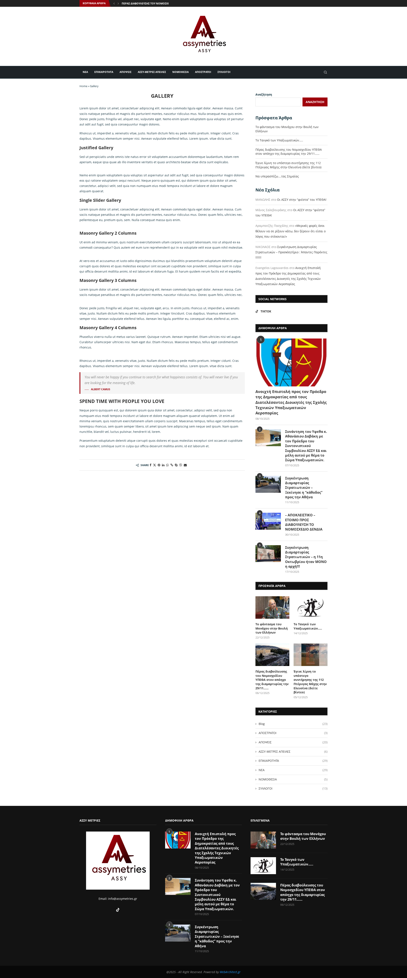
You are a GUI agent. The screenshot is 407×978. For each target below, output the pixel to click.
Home (83, 86)
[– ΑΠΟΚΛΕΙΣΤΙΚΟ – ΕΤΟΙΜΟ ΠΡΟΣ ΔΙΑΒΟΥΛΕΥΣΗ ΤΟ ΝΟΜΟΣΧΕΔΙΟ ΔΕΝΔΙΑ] (268, 521)
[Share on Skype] (176, 465)
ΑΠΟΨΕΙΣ (125, 72)
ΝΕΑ (85, 72)
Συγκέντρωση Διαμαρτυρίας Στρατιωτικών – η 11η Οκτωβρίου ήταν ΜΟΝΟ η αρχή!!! (306, 557)
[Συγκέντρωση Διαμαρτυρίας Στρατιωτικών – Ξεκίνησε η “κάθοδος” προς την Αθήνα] (268, 484)
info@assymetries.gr (122, 899)
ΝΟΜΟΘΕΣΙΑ (180, 72)
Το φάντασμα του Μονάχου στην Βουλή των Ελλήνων (271, 628)
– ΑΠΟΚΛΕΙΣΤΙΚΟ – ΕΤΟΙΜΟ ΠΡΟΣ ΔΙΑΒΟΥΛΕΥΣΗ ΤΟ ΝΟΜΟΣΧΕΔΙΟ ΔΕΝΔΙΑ (303, 522)
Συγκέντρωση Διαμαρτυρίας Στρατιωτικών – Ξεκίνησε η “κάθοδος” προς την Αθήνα (303, 488)
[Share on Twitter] (154, 465)
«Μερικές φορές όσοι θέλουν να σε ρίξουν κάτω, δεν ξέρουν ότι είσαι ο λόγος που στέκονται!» (290, 231)
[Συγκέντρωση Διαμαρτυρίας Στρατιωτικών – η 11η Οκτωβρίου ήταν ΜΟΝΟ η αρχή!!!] (268, 553)
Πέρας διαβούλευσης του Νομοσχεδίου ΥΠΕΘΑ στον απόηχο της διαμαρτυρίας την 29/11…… (288, 152)
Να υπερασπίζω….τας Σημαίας (277, 176)
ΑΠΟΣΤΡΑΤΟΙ (203, 72)
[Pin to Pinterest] (159, 465)
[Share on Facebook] (150, 465)
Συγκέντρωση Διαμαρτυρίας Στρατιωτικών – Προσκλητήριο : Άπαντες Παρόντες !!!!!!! (291, 252)
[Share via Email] (185, 465)
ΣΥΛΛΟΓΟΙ (223, 72)
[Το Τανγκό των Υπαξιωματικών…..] (311, 607)
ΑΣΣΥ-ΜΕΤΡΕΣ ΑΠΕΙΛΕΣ (152, 72)
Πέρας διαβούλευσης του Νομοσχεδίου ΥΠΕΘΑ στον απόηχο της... (167, 3)
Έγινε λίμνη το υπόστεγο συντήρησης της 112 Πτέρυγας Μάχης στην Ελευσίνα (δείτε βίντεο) (288, 165)
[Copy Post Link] (171, 465)
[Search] (325, 72)
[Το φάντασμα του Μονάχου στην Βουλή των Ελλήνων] (272, 607)
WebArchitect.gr (230, 972)
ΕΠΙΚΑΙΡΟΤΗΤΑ (103, 72)
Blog (293, 724)
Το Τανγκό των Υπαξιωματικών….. (279, 140)
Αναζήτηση (263, 94)
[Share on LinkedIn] (163, 465)
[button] (114, 3)
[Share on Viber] (180, 465)
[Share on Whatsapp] (167, 465)
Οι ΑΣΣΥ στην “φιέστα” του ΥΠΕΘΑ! (301, 200)
